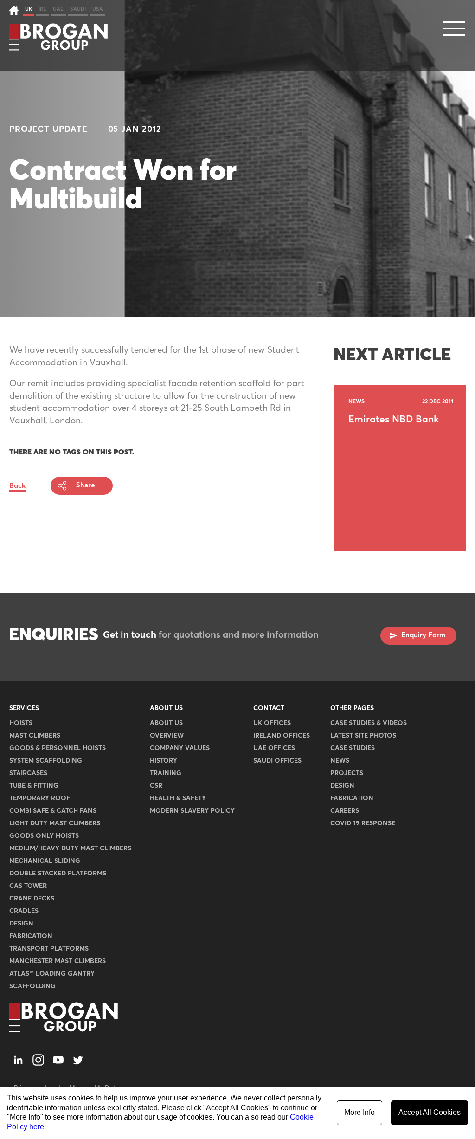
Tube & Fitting (33, 786)
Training (165, 773)
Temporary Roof (39, 798)
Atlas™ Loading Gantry (52, 974)
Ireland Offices (281, 735)
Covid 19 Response (362, 823)
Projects (346, 773)
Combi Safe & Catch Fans (52, 811)
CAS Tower (28, 886)
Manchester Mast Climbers (57, 961)
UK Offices (272, 723)
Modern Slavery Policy (192, 811)
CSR (156, 786)
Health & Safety (178, 798)
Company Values (180, 748)
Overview (167, 735)
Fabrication (30, 936)
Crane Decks (31, 898)
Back (17, 485)
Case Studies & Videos (368, 723)
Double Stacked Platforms (57, 873)
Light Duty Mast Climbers (54, 823)
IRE (42, 9)
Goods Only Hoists (44, 836)
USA (97, 9)
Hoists (20, 723)
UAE (58, 9)
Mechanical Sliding (44, 861)
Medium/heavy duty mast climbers (70, 848)
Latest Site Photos (363, 735)
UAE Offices (274, 748)
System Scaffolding (45, 760)
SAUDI (78, 9)
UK (28, 9)
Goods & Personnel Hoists (57, 748)
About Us (166, 708)
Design (21, 923)
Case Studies (352, 748)
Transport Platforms (49, 948)
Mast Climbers (34, 735)
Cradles (24, 911)
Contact (268, 708)
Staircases (28, 773)
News (339, 760)
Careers (344, 811)
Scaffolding (32, 986)
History (163, 760)
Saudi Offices (277, 760)
